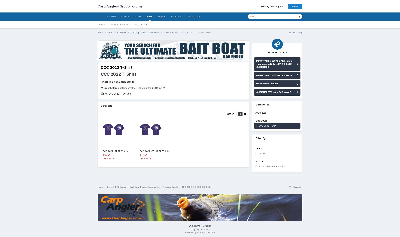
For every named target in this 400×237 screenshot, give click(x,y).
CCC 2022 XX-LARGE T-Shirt (154, 151)
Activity (137, 16)
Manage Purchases (120, 24)
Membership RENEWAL (268, 83)
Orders (101, 24)
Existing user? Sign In (272, 6)
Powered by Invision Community (200, 232)
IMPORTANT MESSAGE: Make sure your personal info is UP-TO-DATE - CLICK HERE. (274, 64)
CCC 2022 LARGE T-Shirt (115, 151)
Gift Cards (176, 16)
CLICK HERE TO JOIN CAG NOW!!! (273, 92)
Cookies (207, 225)
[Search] (298, 16)
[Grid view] (240, 114)
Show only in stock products (272, 166)
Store (149, 16)
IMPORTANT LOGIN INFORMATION (274, 75)
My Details (140, 24)
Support (162, 16)
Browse (125, 16)
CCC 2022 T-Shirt (267, 126)
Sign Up (295, 6)
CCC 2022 (261, 113)
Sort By (230, 114)
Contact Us (194, 225)
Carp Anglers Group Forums (120, 6)
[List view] (244, 114)
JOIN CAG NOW (108, 16)
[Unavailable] (116, 93)
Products (287, 16)
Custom (262, 153)
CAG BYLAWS (193, 16)
